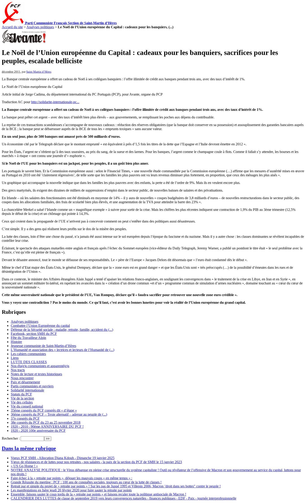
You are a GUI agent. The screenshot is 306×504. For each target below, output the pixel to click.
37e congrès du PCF (25, 418)
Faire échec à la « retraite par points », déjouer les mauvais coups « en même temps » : (71, 478)
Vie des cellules (22, 402)
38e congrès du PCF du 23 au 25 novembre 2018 (45, 422)
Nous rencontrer (22, 378)
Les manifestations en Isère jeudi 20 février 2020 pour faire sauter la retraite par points (71, 490)
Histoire (16, 342)
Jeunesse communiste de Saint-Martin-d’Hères (43, 346)
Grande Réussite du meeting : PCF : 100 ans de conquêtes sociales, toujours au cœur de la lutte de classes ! (86, 482)
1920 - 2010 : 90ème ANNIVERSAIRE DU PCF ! (47, 426)
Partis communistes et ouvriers (32, 386)
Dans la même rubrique (29, 448)
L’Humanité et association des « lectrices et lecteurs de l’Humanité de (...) (62, 350)
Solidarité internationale (27, 390)
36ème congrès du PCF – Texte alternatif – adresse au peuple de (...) (59, 414)
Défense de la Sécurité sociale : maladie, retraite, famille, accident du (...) (62, 330)
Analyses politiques (40, 27)
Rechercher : (11, 438)
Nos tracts (18, 370)
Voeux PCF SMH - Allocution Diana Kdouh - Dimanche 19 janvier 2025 (62, 458)
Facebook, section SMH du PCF (34, 334)
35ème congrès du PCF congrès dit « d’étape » (44, 410)
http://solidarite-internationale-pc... (55, 102)
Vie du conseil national (27, 406)
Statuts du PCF (21, 394)
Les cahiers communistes (28, 354)
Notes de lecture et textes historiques (36, 374)
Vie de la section (22, 398)
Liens (15, 358)
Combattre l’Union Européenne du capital (40, 325)
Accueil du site (12, 27)
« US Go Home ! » (24, 466)
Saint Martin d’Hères (38, 71)
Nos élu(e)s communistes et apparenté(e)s (40, 366)
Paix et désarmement (25, 382)
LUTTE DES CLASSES (29, 362)
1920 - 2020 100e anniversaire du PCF (38, 430)
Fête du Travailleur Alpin (28, 338)
